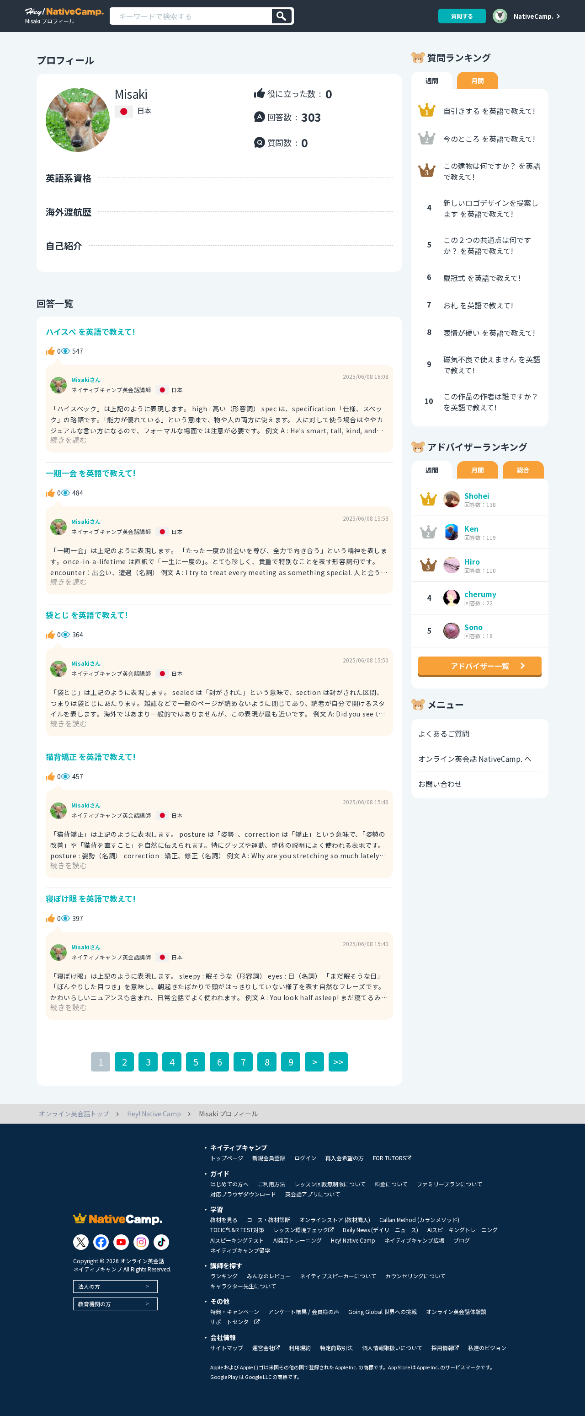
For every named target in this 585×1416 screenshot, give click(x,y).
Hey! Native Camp (353, 1240)
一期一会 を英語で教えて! (91, 473)
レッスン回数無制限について (330, 1184)
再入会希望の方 (344, 1158)
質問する (462, 16)
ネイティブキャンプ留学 (240, 1250)
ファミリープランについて (449, 1184)
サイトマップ (226, 1348)
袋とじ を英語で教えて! (87, 614)
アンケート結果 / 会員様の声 (303, 1311)
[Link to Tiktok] (161, 1242)
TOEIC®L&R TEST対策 (237, 1230)
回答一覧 (55, 303)
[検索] (282, 16)
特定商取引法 (336, 1348)
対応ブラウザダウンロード (243, 1194)
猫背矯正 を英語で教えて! (91, 756)
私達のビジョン (487, 1348)
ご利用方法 (271, 1184)
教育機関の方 (94, 1304)
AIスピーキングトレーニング (462, 1230)
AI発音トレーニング (297, 1240)
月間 (477, 80)
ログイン (305, 1158)
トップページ (226, 1158)
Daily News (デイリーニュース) (380, 1230)
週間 (431, 80)
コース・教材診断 (268, 1219)
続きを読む (68, 439)
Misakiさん (86, 379)
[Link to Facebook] (101, 1242)
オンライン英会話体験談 (456, 1311)
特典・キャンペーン (234, 1311)
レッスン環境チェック (300, 1230)
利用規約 (300, 1348)
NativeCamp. (533, 16)
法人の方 (89, 1286)
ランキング (224, 1276)
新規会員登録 (268, 1158)
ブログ (461, 1240)
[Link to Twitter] (81, 1242)
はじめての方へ (229, 1184)
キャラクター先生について (243, 1286)
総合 (523, 469)
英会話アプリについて (312, 1194)
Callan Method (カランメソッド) (419, 1219)
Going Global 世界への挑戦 (382, 1311)
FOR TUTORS (389, 1158)
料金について (391, 1184)
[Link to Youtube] (121, 1242)
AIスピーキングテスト (237, 1240)
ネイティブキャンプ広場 (414, 1240)
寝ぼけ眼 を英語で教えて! (91, 898)
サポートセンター (232, 1322)
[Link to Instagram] (141, 1242)
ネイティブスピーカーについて (338, 1276)
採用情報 (442, 1348)
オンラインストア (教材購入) (334, 1219)
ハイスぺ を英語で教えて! (90, 331)
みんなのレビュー (269, 1276)
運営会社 (263, 1348)
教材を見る (224, 1219)
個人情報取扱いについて (392, 1348)
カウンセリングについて (415, 1276)
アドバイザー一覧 (480, 665)
